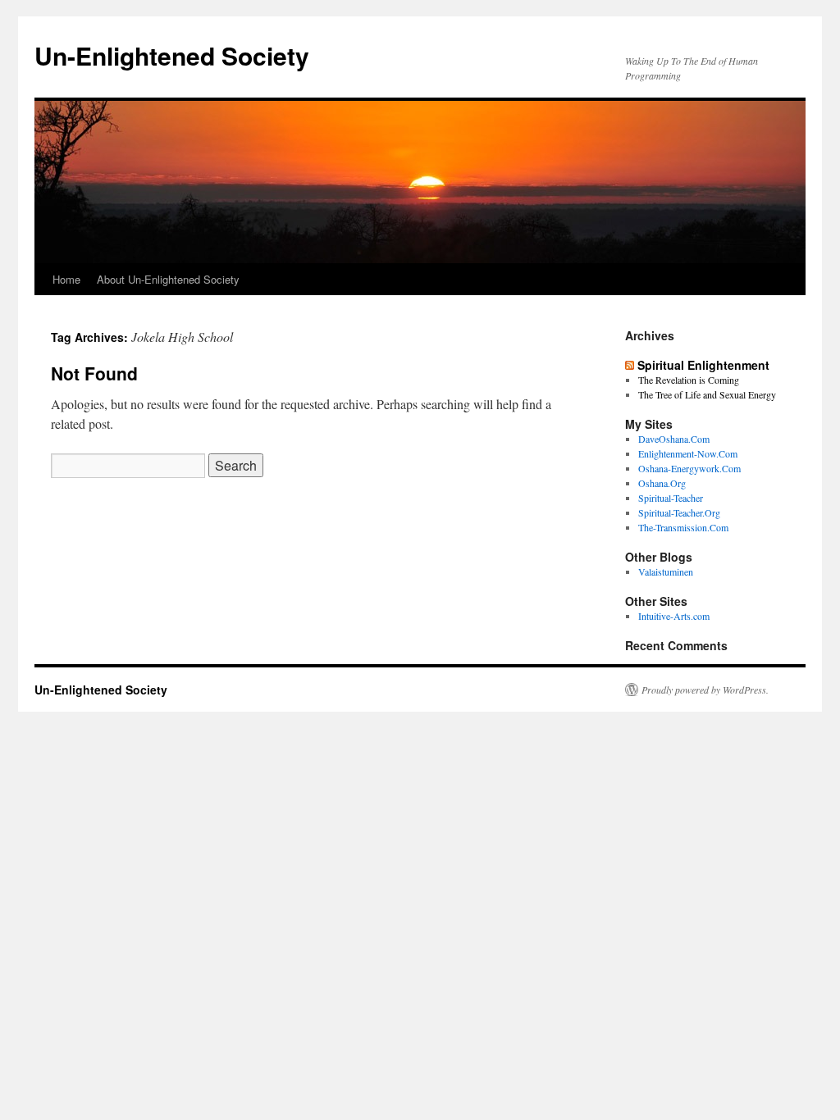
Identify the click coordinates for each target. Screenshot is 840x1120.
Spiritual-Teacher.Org (679, 512)
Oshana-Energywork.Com (689, 468)
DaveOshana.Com (674, 438)
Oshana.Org (662, 482)
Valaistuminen (665, 571)
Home (66, 279)
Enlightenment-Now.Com (687, 453)
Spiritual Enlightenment (703, 365)
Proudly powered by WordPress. (705, 689)
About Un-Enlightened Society (168, 279)
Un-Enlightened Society (171, 55)
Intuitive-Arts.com (674, 615)
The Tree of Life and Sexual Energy (707, 394)
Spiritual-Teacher (670, 497)
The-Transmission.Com (683, 527)
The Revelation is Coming (688, 379)
